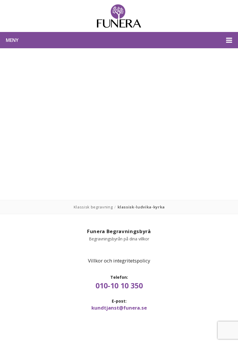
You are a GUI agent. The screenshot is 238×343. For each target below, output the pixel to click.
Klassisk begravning (93, 207)
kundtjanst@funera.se (119, 308)
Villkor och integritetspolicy (119, 260)
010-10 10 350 (119, 285)
